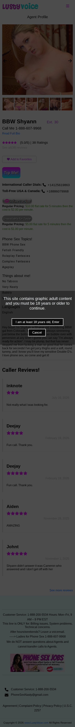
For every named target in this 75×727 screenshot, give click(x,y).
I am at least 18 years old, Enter (37, 322)
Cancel (37, 332)
